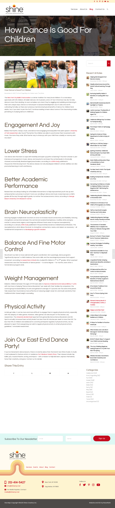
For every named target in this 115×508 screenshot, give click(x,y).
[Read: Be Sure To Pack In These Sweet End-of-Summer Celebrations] (87, 237)
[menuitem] (74, 9)
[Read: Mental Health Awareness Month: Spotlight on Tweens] (87, 103)
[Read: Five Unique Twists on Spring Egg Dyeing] (87, 127)
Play (87, 390)
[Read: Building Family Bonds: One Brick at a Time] (87, 177)
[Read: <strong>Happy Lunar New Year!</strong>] (87, 310)
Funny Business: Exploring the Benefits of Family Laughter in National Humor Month (99, 279)
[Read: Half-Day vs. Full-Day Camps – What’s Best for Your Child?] (87, 144)
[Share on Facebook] (14, 373)
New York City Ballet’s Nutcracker (19, 98)
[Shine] (15, 9)
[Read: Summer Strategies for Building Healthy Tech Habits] (87, 244)
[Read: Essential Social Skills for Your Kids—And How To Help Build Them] (87, 251)
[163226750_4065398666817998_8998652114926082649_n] (40, 74)
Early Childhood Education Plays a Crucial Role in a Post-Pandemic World (100, 162)
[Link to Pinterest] (99, 1)
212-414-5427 (16, 482)
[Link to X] (97, 1)
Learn (36, 93)
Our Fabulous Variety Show (47, 354)
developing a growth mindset (35, 229)
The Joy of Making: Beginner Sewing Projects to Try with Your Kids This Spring (100, 348)
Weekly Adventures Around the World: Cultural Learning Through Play (100, 86)
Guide (32, 93)
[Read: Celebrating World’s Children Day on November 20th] (87, 196)
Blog (46, 467)
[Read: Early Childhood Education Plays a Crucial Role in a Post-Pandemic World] (87, 161)
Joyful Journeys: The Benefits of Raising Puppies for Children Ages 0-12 (100, 112)
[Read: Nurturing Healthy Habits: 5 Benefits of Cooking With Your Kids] (87, 94)
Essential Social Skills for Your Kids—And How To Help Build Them (99, 253)
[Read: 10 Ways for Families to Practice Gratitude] (87, 323)
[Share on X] (32, 373)
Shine (42, 93)
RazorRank (107, 503)
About (41, 467)
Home (6, 45)
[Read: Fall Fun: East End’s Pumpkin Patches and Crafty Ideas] (87, 211)
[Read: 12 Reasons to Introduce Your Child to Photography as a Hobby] (87, 203)
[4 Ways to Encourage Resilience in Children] (113, 254)
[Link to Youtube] (105, 1)
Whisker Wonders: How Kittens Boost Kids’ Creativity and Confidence (99, 358)
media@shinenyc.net (11, 492)
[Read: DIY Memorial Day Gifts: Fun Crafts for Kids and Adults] (87, 270)
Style (88, 397)
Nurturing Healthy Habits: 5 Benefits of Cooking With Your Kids (99, 96)
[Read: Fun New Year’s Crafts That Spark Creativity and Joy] (87, 170)
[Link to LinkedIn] (108, 1)
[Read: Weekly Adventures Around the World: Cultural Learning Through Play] (87, 85)
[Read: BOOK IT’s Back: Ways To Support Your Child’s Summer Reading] (87, 340)
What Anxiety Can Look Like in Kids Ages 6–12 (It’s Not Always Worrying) (99, 332)
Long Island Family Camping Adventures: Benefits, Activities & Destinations (100, 262)
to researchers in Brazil (28, 260)
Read (88, 392)
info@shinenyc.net (13, 486)
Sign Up (102, 438)
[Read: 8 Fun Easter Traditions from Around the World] (87, 286)
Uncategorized (91, 401)
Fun (29, 93)
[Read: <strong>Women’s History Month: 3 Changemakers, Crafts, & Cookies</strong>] (87, 301)
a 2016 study (55, 161)
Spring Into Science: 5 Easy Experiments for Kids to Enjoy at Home (99, 136)
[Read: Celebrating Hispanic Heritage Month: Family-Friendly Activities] (87, 218)
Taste (88, 399)
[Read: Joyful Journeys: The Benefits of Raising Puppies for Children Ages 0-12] (87, 111)
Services (29, 467)
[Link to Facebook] (94, 1)
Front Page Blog (22, 93)
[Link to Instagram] (102, 1)
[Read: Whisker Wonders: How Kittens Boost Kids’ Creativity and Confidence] (87, 356)
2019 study (24, 225)
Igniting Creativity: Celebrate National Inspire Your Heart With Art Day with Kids (100, 153)
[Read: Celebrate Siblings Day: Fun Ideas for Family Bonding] (87, 120)
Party (88, 387)
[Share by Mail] (68, 373)
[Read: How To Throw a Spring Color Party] (87, 294)
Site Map (7, 503)
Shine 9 (88, 394)
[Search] (107, 9)
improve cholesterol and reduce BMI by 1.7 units (60, 284)
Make (88, 385)
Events (35, 467)
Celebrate (89, 373)
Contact (52, 467)
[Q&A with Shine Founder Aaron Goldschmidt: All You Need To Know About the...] (1, 254)
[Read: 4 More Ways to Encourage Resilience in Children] (87, 316)
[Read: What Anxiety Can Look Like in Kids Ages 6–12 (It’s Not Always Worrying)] (87, 330)
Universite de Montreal (24, 317)
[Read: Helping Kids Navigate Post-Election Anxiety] (87, 77)
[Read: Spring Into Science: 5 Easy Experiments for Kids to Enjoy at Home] (87, 135)
